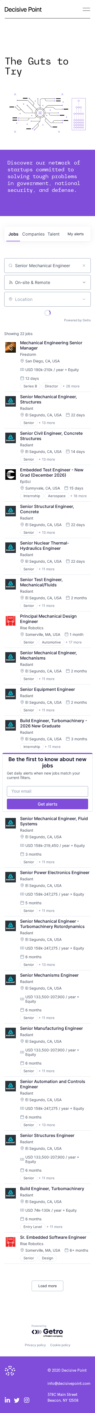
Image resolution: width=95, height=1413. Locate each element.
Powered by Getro (77, 320)
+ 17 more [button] (73, 642)
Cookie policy (60, 1345)
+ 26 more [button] (71, 386)
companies (33, 234)
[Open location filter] (84, 299)
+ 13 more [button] (47, 423)
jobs (13, 234)
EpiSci (25, 481)
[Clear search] (84, 265)
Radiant (26, 408)
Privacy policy (35, 1345)
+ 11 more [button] (47, 569)
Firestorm (28, 354)
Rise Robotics (31, 628)
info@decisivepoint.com (69, 1384)
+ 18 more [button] (78, 496)
